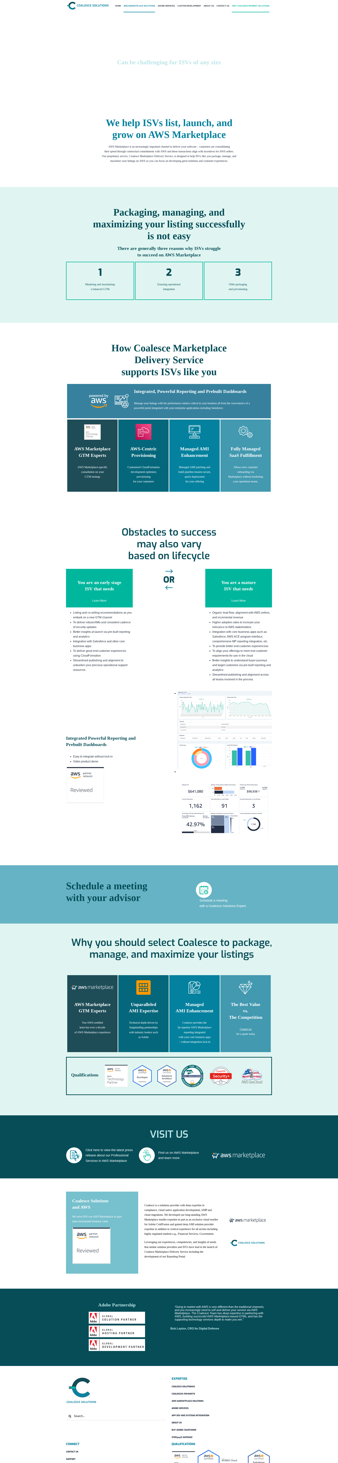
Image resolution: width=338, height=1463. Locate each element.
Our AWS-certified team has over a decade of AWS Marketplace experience (92, 1027)
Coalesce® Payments (183, 1393)
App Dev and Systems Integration (190, 1415)
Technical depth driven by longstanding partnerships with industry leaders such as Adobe (143, 1029)
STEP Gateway (182, 1437)
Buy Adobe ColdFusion (184, 1429)
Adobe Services (180, 1408)
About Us (177, 1422)
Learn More (99, 600)
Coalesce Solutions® (183, 1386)
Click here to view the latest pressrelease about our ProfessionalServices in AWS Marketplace (109, 1155)
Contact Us (72, 1451)
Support (71, 1459)
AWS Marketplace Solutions (188, 1401)
